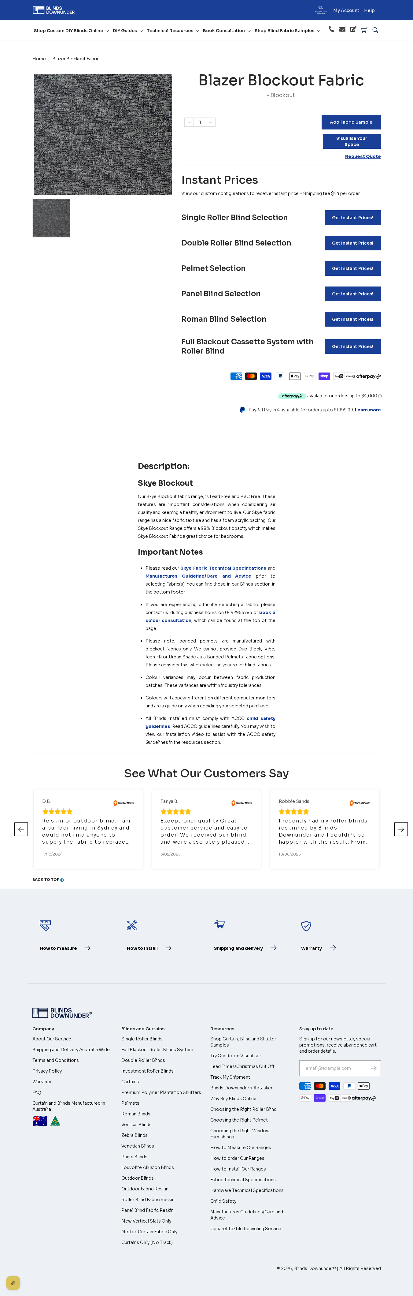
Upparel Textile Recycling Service (245, 1228)
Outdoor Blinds (137, 1178)
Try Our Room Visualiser (235, 1055)
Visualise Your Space (351, 141)
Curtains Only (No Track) (147, 1242)
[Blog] (353, 30)
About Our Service (51, 1039)
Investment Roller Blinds (147, 1071)
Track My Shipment (230, 1077)
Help (369, 10)
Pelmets (130, 1103)
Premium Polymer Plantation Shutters (161, 1092)
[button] (401, 829)
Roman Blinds (135, 1114)
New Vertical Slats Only (146, 1221)
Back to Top (46, 879)
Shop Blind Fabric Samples (284, 30)
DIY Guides (125, 30)
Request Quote (363, 156)
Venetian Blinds (137, 1146)
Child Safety (223, 1201)
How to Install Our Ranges (238, 1169)
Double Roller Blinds (143, 1060)
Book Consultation (224, 30)
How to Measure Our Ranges (240, 1147)
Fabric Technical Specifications (243, 1179)
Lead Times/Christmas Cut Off (242, 1066)
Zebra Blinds (134, 1135)
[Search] (375, 30)
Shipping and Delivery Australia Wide (71, 1049)
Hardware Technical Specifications (247, 1190)
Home (39, 59)
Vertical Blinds (136, 1124)
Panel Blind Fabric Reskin (147, 1210)
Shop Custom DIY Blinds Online (68, 30)
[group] (51, 218)
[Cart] (364, 30)
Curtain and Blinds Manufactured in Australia (68, 1114)
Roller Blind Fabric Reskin (148, 1199)
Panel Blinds (134, 1156)
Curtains (130, 1081)
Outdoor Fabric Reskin (144, 1189)
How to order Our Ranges (237, 1158)
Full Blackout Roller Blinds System (157, 1049)
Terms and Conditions (55, 1060)
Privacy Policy (47, 1071)
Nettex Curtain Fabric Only (149, 1231)
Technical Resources (170, 30)
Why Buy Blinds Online (233, 1098)
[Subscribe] (373, 1068)
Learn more (368, 410)
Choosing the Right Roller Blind (243, 1109)
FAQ (36, 1092)
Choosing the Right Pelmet (239, 1120)
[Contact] (342, 30)
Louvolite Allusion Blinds (147, 1167)
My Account (346, 10)
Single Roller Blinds (142, 1039)
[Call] (331, 30)
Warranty (41, 1081)
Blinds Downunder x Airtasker (241, 1088)
